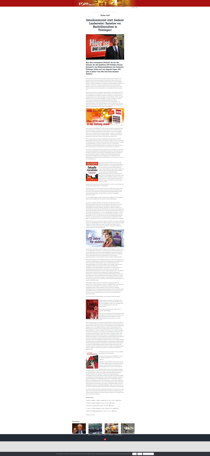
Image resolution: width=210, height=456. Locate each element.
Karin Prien (107, 385)
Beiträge (89, 434)
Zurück (133, 7)
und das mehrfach (107, 310)
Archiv (94, 434)
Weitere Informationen (148, 453)
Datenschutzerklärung (118, 434)
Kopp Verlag (111, 434)
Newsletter (105, 434)
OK (134, 453)
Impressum (99, 434)
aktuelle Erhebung (94, 197)
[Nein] (208, 453)
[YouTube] (105, 439)
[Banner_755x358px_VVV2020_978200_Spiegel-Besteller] (105, 108)
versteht (116, 383)
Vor (136, 7)
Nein (140, 453)
